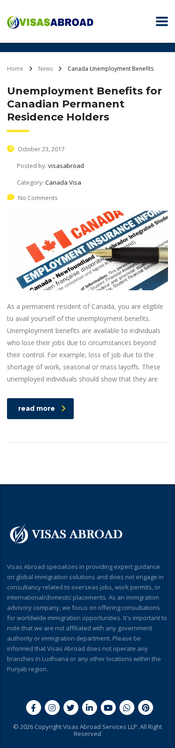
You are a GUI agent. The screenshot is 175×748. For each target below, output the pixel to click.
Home (15, 69)
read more (36, 408)
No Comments (38, 198)
